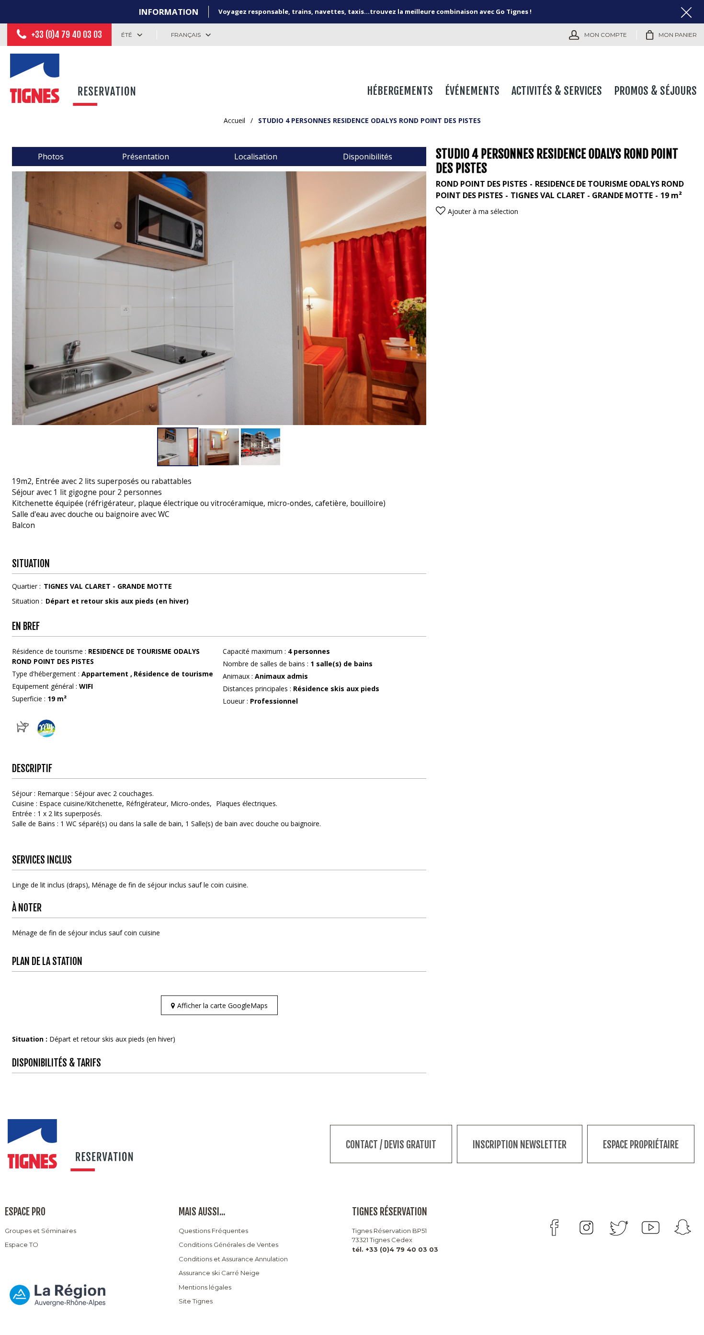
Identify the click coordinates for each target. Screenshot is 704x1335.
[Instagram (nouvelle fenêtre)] (586, 1227)
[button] (671, 35)
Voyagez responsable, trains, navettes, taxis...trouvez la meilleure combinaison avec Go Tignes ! (375, 11)
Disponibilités (367, 156)
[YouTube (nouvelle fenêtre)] (650, 1227)
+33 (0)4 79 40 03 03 (66, 34)
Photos (51, 156)
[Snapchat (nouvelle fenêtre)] (682, 1227)
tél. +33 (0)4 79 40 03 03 (395, 1249)
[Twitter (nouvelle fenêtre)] (618, 1227)
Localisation (255, 156)
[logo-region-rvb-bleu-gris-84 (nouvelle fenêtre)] (57, 1295)
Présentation (145, 156)
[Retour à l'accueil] (74, 77)
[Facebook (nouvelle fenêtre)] (554, 1227)
